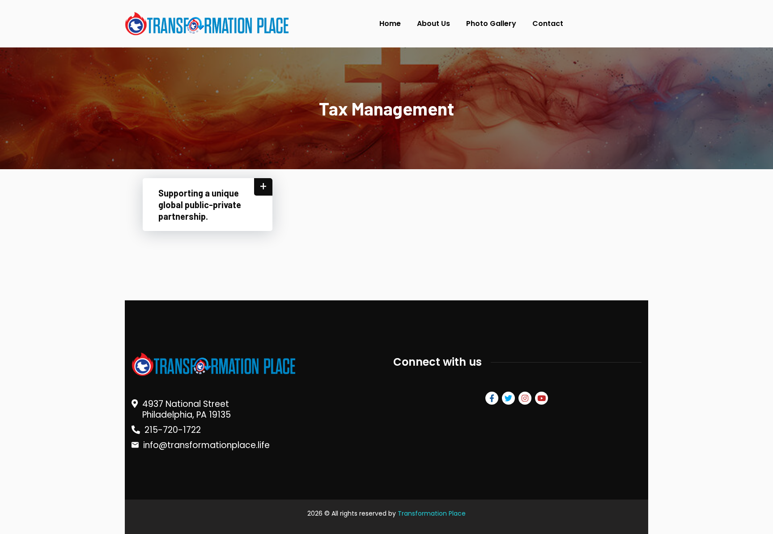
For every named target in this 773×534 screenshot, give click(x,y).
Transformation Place (432, 513)
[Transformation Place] (205, 24)
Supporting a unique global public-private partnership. (199, 205)
